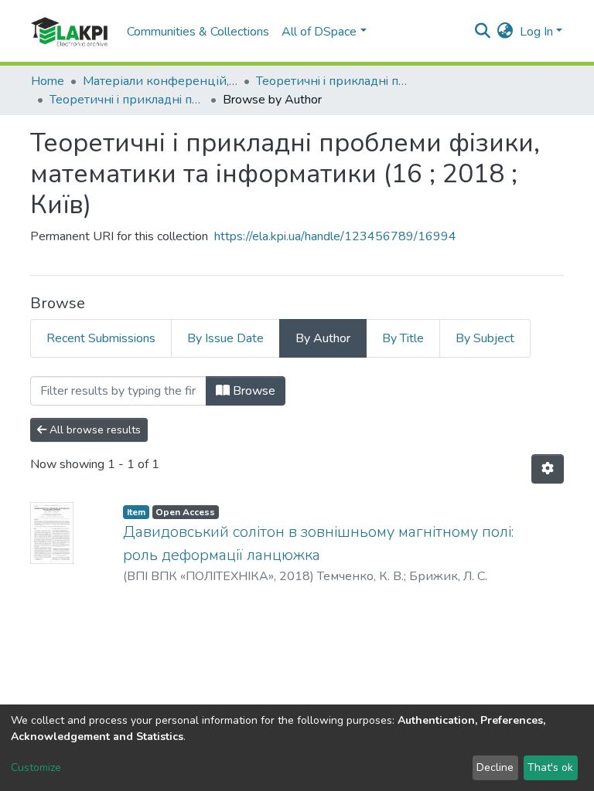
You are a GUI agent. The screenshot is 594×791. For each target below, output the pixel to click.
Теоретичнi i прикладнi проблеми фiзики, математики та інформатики (333, 81)
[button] (505, 31)
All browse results (93, 430)
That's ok (550, 767)
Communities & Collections (198, 31)
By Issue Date (225, 338)
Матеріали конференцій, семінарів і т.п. (160, 81)
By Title (403, 338)
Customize (36, 767)
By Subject (485, 338)
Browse (252, 390)
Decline (495, 767)
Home (47, 81)
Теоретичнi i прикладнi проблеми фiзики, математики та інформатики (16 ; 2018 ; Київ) (127, 99)
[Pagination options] (547, 469)
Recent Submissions (100, 338)
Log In (536, 31)
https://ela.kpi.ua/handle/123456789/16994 (335, 236)
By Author (322, 338)
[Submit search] (483, 31)
